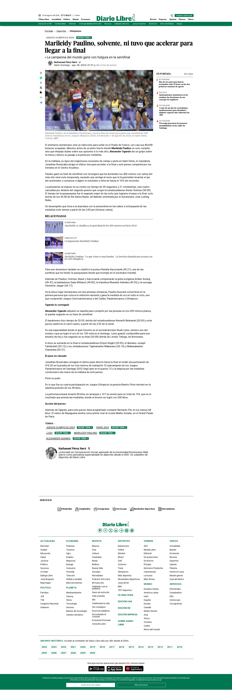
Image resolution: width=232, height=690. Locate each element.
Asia (146, 615)
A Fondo (44, 572)
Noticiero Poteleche (153, 568)
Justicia (44, 561)
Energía (69, 564)
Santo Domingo (62, 65)
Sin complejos (99, 607)
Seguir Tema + (84, 37)
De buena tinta (151, 557)
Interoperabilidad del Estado (90, 24)
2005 (83, 652)
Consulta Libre (99, 624)
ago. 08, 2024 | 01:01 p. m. (85, 65)
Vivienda (70, 572)
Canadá (147, 607)
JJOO (49, 433)
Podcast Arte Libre (101, 579)
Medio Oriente (150, 611)
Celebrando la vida (101, 603)
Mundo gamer (176, 575)
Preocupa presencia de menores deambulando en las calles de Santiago (173, 125)
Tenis (120, 568)
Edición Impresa (127, 614)
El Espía (147, 564)
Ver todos (188, 74)
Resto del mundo (152, 629)
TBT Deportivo (125, 590)
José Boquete (47, 579)
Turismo (70, 550)
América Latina (151, 592)
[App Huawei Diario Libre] (134, 669)
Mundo (75, 19)
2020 (83, 647)
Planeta (182, 19)
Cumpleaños (176, 592)
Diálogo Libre (46, 575)
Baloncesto (123, 546)
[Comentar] (41, 92)
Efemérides (175, 589)
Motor (121, 557)
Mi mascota (98, 583)
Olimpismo (70, 222)
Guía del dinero (177, 579)
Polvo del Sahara (167, 24)
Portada (49, 31)
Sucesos (44, 568)
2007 (63, 652)
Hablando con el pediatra (99, 587)
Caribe (147, 626)
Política (66, 19)
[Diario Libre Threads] (126, 530)
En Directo (148, 561)
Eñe (93, 599)
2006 (73, 652)
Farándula (97, 557)
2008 (54, 652)
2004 (92, 652)
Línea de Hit (71, 238)
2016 (121, 647)
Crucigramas (176, 603)
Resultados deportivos (129, 579)
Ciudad (43, 550)
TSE (42, 600)
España (147, 600)
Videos (191, 19)
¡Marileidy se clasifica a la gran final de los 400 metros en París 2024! (101, 226)
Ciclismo (122, 564)
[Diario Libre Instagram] (105, 530)
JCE (42, 596)
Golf (120, 561)
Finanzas (70, 546)
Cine (94, 550)
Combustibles (60, 24)
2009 (44, 652)
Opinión (172, 19)
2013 (150, 647)
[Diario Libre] (116, 17)
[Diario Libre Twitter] (111, 530)
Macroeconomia (74, 583)
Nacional (44, 546)
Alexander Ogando (58, 438)
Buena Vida (97, 568)
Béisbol (121, 553)
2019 (92, 647)
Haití (146, 596)
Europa (147, 603)
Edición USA (125, 601)
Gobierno (44, 607)
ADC (146, 546)
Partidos (44, 592)
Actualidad (56, 19)
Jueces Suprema (139, 24)
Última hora (125, 595)
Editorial (148, 553)
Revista (153, 19)
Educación (45, 553)
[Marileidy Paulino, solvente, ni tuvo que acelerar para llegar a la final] (41, 78)
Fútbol (121, 550)
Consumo (70, 568)
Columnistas (150, 572)
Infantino (72, 24)
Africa (147, 618)
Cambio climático (74, 615)
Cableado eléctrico (121, 24)
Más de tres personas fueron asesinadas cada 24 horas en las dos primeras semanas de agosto (174, 84)
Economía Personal (101, 620)
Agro (68, 553)
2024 (44, 647)
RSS (172, 596)
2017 (112, 647)
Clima (69, 600)
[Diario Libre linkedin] (116, 530)
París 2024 (102, 427)
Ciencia (69, 596)
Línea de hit (123, 583)
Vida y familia (98, 596)
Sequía (179, 24)
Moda (95, 561)
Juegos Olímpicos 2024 (60, 427)
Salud (43, 557)
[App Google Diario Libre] (96, 669)
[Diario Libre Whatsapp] (132, 530)
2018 (102, 647)
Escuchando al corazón (99, 615)
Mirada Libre (150, 550)
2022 (63, 647)
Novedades (97, 575)
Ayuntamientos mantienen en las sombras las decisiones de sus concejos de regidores (173, 97)
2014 (141, 647)
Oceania (148, 622)
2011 (170, 647)
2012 (160, 647)
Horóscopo (175, 600)
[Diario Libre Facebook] (100, 530)
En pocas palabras (101, 611)
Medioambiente (73, 592)
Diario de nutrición (100, 592)
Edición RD (124, 608)
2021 (73, 647)
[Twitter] (89, 448)
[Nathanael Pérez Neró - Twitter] (80, 62)
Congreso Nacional (49, 603)
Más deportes (124, 575)
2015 (131, 647)
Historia (70, 607)
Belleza (95, 564)
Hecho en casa (177, 572)
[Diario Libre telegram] (121, 530)
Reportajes (45, 583)
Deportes (163, 19)
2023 (54, 647)
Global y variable (74, 579)
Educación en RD (45, 24)
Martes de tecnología (76, 611)
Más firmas (149, 579)
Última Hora (43, 19)
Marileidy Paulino (85, 433)
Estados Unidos (151, 589)
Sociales (96, 572)
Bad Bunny (153, 24)
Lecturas (148, 575)
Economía (85, 19)
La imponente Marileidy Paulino (82, 241)
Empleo (69, 557)
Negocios (70, 561)
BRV (120, 586)
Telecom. (70, 575)
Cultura (95, 553)
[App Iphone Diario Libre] (115, 669)
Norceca (108, 24)
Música (95, 546)
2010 (179, 647)
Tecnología (71, 603)
